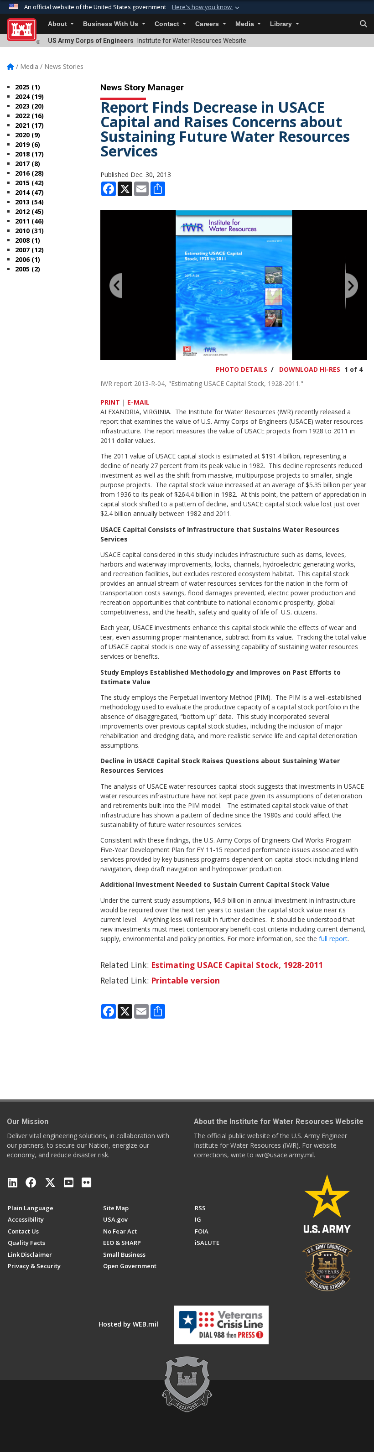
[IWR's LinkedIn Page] (12, 1182)
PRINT (110, 402)
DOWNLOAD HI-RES (309, 369)
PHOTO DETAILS (241, 369)
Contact (168, 24)
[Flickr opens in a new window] (86, 1182)
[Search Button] (363, 24)
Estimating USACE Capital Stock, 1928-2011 (237, 964)
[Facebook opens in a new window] (31, 1182)
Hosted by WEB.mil (128, 1324)
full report (333, 938)
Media (245, 24)
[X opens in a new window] (50, 1182)
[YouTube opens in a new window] (68, 1182)
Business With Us (111, 24)
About (58, 24)
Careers (208, 24)
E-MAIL (138, 402)
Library (282, 24)
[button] (206, 7)
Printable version (185, 980)
